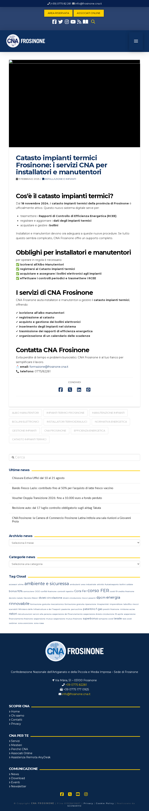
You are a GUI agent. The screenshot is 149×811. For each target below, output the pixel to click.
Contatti (16, 719)
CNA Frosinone (55, 430)
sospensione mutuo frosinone (68, 618)
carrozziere (28, 591)
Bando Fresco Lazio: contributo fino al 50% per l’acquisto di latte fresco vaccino (62, 488)
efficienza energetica (89, 430)
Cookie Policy (105, 803)
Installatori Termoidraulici (67, 421)
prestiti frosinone (111, 609)
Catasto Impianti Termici (29, 439)
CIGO (37, 591)
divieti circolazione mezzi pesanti (79, 598)
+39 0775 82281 (76, 684)
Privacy (16, 723)
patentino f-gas (92, 609)
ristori (13, 614)
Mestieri (16, 745)
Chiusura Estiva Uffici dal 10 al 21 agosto (38, 478)
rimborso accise (127, 609)
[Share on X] (70, 389)
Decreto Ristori (31, 598)
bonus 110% (16, 591)
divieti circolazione (50, 597)
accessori (13, 584)
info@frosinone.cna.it (88, 3)
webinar (13, 623)
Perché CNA (19, 749)
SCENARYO (74, 806)
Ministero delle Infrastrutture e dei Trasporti (39, 609)
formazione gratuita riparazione (80, 604)
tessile (118, 618)
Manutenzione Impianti (108, 412)
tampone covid (106, 618)
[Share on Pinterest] (88, 389)
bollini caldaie (126, 584)
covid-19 (113, 591)
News (15, 774)
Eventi (15, 782)
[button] (93, 22)
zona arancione (25, 623)
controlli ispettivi (65, 591)
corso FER (98, 590)
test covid (127, 618)
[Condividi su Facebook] (60, 389)
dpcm (101, 597)
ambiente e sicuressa (46, 583)
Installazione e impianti (60, 178)
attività (100, 584)
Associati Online (21, 753)
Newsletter (18, 786)
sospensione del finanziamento (67, 614)
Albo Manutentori (25, 412)
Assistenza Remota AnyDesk (30, 757)
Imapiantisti (103, 604)
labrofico (127, 604)
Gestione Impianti (24, 430)
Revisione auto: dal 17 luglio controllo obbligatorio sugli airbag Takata (56, 508)
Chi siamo (17, 715)
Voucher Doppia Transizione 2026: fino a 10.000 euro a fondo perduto (57, 498)
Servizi (15, 741)
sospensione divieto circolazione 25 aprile (103, 614)
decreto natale (16, 598)
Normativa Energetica (111, 421)
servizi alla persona (42, 614)
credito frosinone (126, 591)
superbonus (90, 618)
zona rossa (39, 623)
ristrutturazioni (25, 614)
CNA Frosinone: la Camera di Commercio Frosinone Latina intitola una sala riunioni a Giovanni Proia (71, 520)
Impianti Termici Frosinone (65, 412)
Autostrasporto (112, 584)
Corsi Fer (80, 591)
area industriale (88, 584)
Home (15, 711)
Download (18, 778)
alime (21, 584)
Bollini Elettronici (25, 421)
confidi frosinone (49, 591)
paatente (65, 609)
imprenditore (116, 604)
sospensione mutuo (43, 618)
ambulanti (75, 584)
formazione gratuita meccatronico (47, 604)
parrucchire (76, 609)
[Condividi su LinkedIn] (79, 389)
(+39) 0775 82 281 (60, 3)
